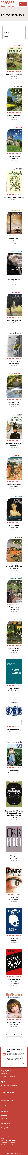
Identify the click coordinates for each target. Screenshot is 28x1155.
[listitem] (2, 1092)
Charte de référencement (8, 1140)
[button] (9, 28)
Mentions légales (6, 1136)
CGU (2, 1138)
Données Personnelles (7, 1144)
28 (14, 1034)
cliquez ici (16, 1059)
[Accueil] (7, 3)
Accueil (3, 8)
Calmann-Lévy (9, 8)
